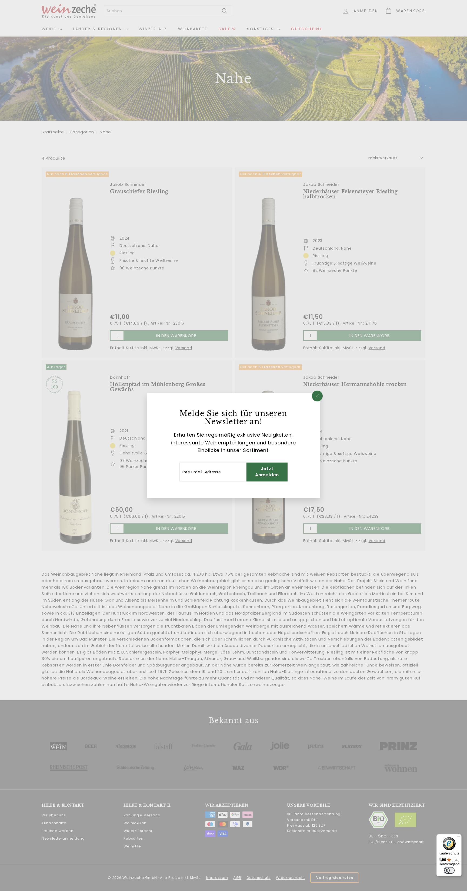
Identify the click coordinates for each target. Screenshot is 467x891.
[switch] (449, 870)
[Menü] (458, 837)
